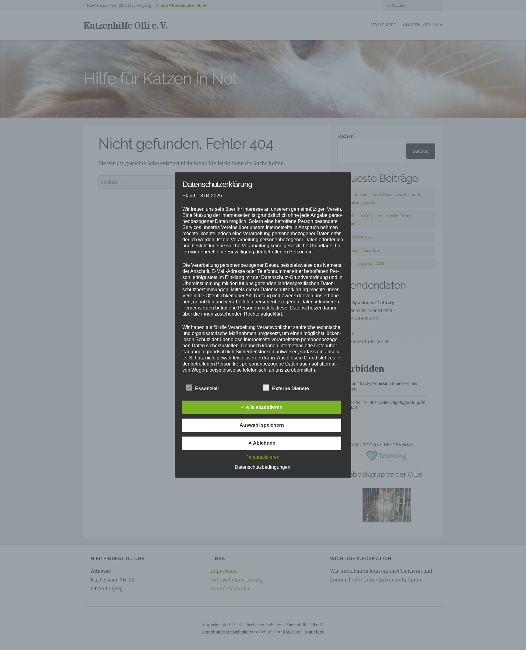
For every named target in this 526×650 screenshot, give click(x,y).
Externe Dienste (290, 388)
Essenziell (207, 388)
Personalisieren (262, 457)
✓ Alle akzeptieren (261, 407)
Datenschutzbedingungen (262, 467)
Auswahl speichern (262, 425)
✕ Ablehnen (261, 443)
